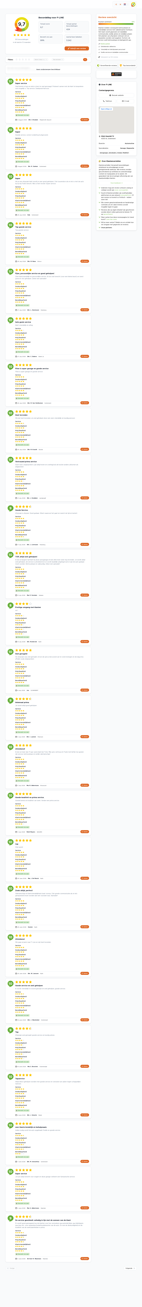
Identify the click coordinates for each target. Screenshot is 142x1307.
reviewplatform (125, 195)
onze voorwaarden (121, 190)
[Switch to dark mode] (120, 4)
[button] (116, 227)
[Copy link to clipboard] (116, 4)
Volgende (128, 1268)
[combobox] (40, 59)
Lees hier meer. (111, 219)
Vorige (12, 1268)
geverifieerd (108, 214)
